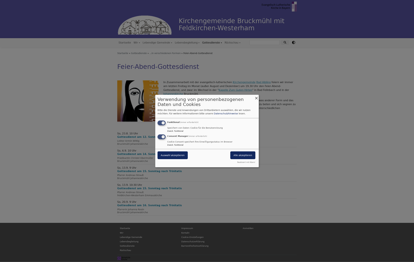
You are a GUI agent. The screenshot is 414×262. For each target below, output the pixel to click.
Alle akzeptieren (243, 155)
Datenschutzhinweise (226, 113)
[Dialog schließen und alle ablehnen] (256, 97)
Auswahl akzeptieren (173, 155)
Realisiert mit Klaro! (246, 162)
